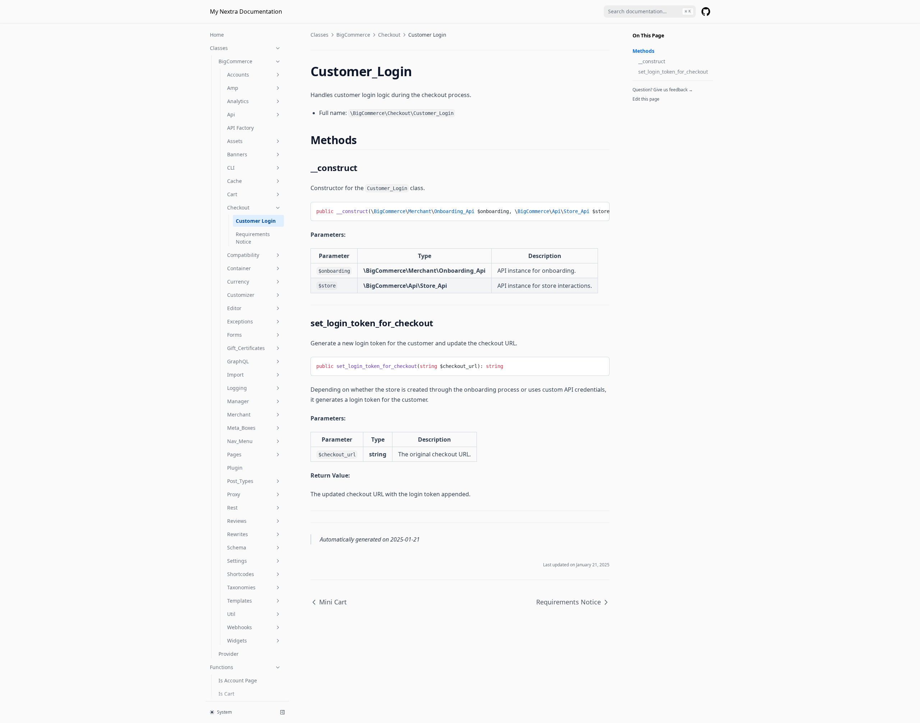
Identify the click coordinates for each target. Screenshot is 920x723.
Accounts (238, 74)
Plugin (235, 467)
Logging (237, 387)
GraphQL (238, 361)
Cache (234, 181)
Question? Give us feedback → (662, 90)
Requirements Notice (253, 238)
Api (231, 114)
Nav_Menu (240, 441)
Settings (237, 560)
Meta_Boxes (241, 427)
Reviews (237, 520)
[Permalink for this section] (363, 140)
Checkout (238, 207)
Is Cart (226, 693)
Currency (238, 281)
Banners (237, 154)
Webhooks (239, 627)
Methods (643, 50)
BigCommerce (235, 61)
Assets (235, 141)
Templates (239, 600)
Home (217, 34)
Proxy (233, 494)
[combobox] (650, 11)
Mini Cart (333, 602)
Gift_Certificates (246, 348)
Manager (238, 401)
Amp (232, 87)
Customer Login (256, 220)
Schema (236, 547)
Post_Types (240, 481)
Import (235, 374)
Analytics (238, 101)
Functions (221, 667)
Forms (234, 334)
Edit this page (645, 99)
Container (239, 268)
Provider (228, 653)
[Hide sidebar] (282, 712)
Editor (234, 308)
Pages (234, 454)
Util (231, 614)
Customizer (240, 294)
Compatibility (243, 255)
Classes (219, 48)
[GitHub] (706, 11)
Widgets (237, 640)
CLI (231, 167)
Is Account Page (237, 680)
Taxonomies (241, 587)
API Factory (240, 127)
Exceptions (240, 321)
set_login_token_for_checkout (673, 71)
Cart (232, 194)
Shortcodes (240, 574)
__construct (651, 61)
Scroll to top (644, 108)
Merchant (238, 414)
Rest (232, 507)
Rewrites (237, 534)
